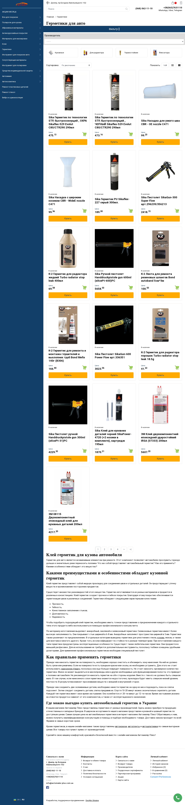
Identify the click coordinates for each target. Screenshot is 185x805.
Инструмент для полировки (14, 65)
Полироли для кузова (12, 22)
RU (23, 800)
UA (18, 800)
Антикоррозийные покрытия (14, 33)
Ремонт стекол (8, 92)
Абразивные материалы (12, 28)
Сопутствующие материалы (14, 60)
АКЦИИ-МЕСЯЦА (9, 12)
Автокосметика (9, 81)
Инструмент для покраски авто (16, 55)
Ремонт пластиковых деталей (15, 87)
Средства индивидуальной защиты (17, 71)
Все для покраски (10, 17)
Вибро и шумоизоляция (12, 97)
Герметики (6, 49)
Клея (4, 44)
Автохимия (7, 76)
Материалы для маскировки (14, 39)
